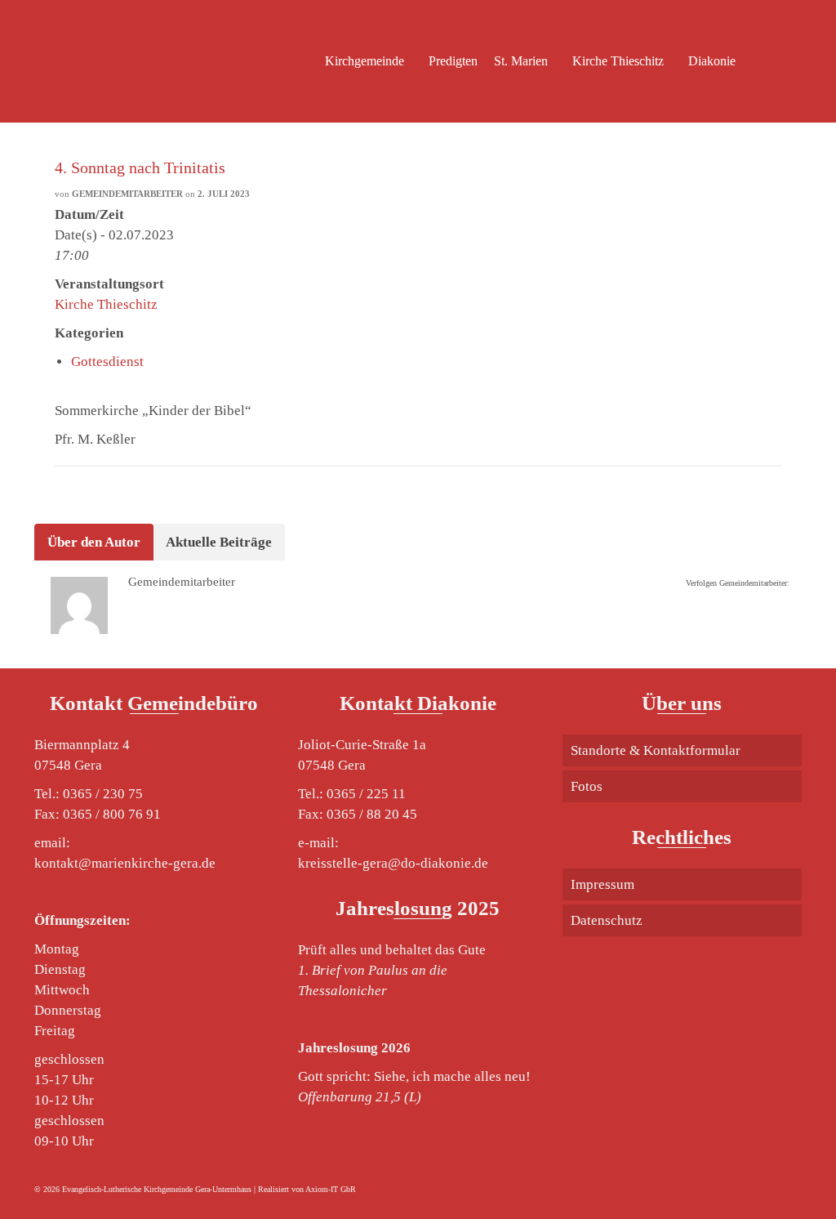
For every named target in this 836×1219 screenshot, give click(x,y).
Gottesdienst (107, 361)
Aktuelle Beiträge (219, 542)
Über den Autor (93, 542)
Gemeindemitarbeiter (127, 194)
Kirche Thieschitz (106, 304)
